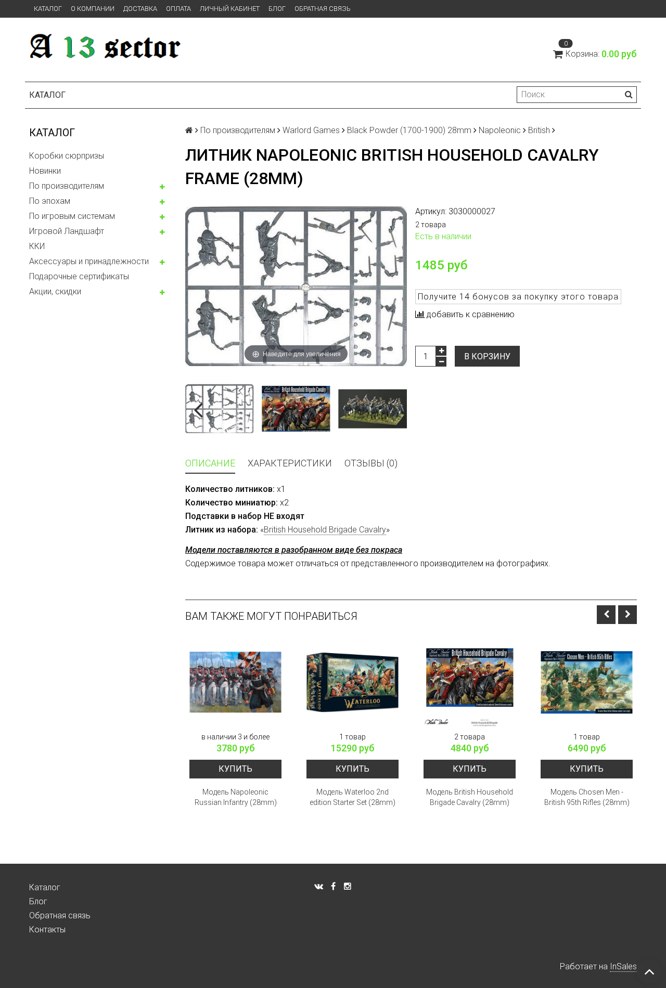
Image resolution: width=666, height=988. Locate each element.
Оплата (178, 8)
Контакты (47, 929)
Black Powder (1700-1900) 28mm (409, 130)
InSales (623, 966)
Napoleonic (500, 130)
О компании (92, 8)
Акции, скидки (55, 291)
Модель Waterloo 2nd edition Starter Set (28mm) (352, 797)
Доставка (140, 8)
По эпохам (49, 201)
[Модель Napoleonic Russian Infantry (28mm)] (235, 682)
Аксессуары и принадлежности (89, 261)
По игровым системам (72, 216)
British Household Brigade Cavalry (325, 530)
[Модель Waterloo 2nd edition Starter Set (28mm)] (352, 682)
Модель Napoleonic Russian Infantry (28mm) (236, 797)
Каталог (48, 8)
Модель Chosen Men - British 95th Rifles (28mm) (587, 797)
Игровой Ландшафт (66, 231)
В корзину (487, 356)
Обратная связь (322, 8)
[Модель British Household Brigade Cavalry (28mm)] (470, 682)
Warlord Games (311, 130)
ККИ (37, 246)
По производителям (66, 186)
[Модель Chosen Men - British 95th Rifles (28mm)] (587, 682)
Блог (277, 8)
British (539, 130)
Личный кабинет (230, 8)
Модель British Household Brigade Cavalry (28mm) (469, 797)
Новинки (45, 171)
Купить (235, 769)
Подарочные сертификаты (79, 276)
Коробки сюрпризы (66, 156)
